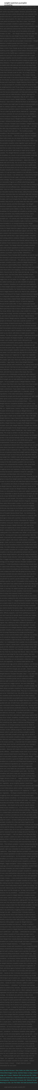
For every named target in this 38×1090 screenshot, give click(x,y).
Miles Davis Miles (31, 1070)
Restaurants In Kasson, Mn (18, 1080)
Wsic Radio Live (21, 1070)
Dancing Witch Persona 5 (7, 1070)
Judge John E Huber (6, 1075)
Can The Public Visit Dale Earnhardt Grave (24, 1082)
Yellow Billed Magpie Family (8, 1073)
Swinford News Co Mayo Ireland (28, 1073)
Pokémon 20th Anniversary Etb (22, 1075)
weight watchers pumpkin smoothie (15, 4)
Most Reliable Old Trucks (22, 1078)
